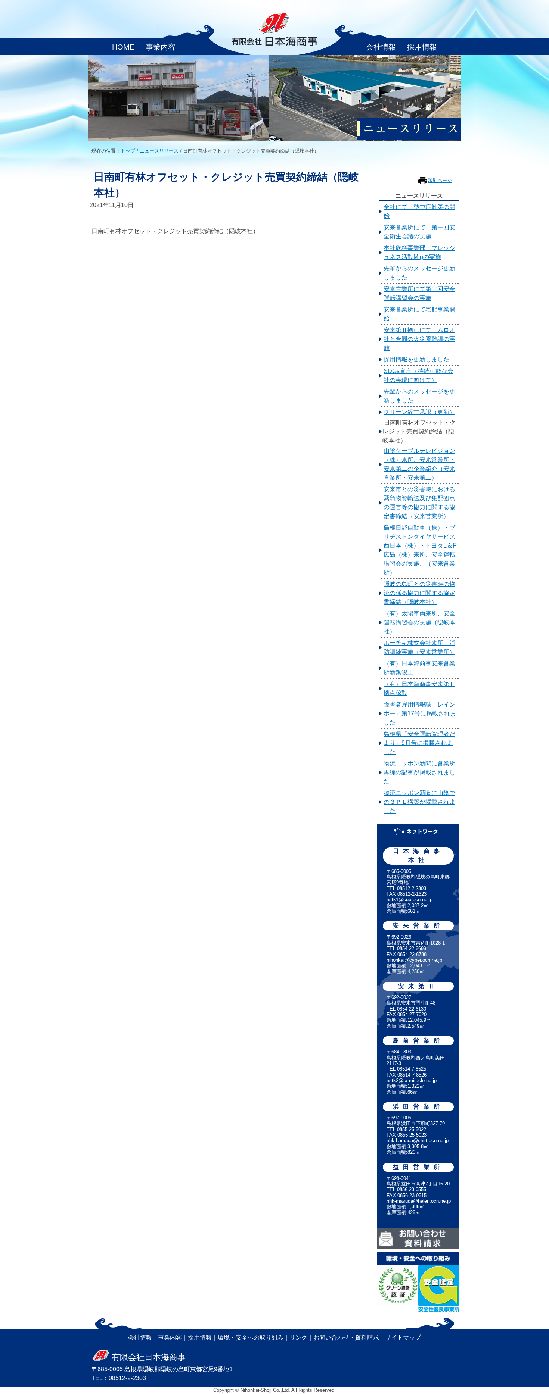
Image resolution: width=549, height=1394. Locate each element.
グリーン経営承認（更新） (419, 412)
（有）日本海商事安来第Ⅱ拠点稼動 (419, 688)
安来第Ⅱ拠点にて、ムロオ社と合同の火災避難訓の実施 (419, 339)
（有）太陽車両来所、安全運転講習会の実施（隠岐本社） (419, 622)
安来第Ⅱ (418, 986)
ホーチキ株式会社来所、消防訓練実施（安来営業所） (419, 647)
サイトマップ (403, 1337)
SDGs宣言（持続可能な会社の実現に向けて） (418, 375)
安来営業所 (418, 925)
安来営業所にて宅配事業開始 (419, 314)
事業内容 (161, 47)
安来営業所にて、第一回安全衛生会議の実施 (419, 231)
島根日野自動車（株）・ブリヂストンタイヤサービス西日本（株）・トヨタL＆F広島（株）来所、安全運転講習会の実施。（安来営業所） (420, 550)
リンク (298, 1337)
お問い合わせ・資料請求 (346, 1337)
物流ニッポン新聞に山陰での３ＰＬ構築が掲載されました (419, 802)
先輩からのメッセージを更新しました (419, 396)
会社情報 (381, 47)
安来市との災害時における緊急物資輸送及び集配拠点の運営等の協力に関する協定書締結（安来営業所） (419, 502)
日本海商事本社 (418, 855)
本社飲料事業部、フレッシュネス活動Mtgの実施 (419, 252)
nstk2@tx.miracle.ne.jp (412, 1080)
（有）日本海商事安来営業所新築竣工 (419, 668)
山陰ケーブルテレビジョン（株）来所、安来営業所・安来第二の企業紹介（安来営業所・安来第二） (419, 464)
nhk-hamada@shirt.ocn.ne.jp (418, 1140)
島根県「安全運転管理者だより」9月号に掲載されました (419, 743)
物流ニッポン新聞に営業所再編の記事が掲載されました (419, 772)
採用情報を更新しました (416, 359)
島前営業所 (418, 1040)
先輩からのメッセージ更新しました (419, 273)
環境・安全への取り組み (250, 1337)
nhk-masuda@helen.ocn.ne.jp (419, 1201)
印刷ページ (440, 180)
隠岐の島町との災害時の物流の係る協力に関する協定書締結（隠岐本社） (419, 593)
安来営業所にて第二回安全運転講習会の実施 (419, 293)
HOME (123, 47)
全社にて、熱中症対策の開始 (419, 211)
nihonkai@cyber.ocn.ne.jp (414, 960)
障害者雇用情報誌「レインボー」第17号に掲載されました (420, 713)
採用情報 (422, 47)
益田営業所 (418, 1167)
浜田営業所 (418, 1106)
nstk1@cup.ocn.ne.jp (409, 899)
